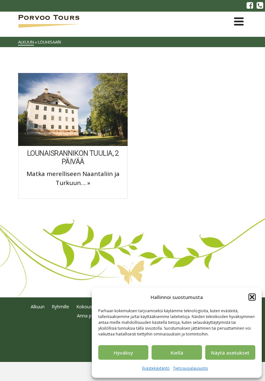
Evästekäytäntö (156, 368)
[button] (252, 297)
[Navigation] (239, 21)
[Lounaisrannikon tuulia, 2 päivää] (73, 109)
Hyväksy (123, 352)
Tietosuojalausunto (190, 368)
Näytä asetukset (230, 352)
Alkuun (38, 307)
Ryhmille (60, 307)
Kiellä (177, 352)
